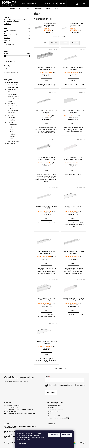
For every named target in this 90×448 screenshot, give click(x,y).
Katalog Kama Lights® (54, 406)
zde (29, 439)
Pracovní (12, 136)
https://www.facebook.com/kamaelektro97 (20, 409)
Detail (46, 80)
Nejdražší (64, 43)
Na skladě (10, 61)
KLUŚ (9, 68)
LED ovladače (11, 143)
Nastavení (22, 444)
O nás (50, 414)
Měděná (6, 23)
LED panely (11, 103)
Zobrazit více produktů (59, 37)
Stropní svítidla (12, 85)
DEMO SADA (12, 113)
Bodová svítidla (13, 87)
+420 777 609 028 (12, 407)
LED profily (12, 118)
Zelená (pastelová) (10, 30)
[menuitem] (29, 3)
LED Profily (11, 115)
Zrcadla (10, 108)
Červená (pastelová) (10, 34)
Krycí (11, 139)
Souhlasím (66, 435)
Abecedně (75, 43)
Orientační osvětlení (14, 99)
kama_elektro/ (11, 411)
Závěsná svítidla (13, 94)
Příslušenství (12, 120)
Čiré (11, 129)
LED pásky (11, 92)
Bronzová (7, 41)
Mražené (12, 134)
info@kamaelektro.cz (13, 405)
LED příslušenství (13, 111)
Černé (12, 132)
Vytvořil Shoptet (81, 443)
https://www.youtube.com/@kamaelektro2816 (21, 413)
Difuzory (11, 122)
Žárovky (10, 101)
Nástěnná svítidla (13, 96)
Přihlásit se (51, 393)
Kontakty (51, 408)
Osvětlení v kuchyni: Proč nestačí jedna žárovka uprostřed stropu (20, 427)
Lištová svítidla (12, 89)
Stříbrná (6, 37)
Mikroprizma (13, 125)
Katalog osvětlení (13, 141)
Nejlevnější (54, 43)
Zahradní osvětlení (14, 106)
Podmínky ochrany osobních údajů (58, 418)
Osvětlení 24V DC (12, 82)
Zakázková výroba (53, 412)
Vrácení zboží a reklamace (56, 410)
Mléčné (12, 127)
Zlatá (5, 27)
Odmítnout (54, 435)
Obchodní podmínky (54, 416)
